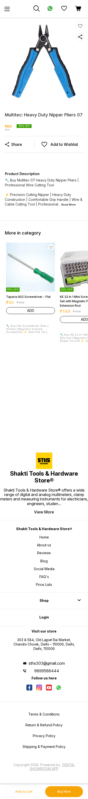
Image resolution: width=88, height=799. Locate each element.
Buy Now (64, 791)
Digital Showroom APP (52, 767)
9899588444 (46, 671)
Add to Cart (24, 791)
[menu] (7, 9)
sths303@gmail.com (47, 663)
